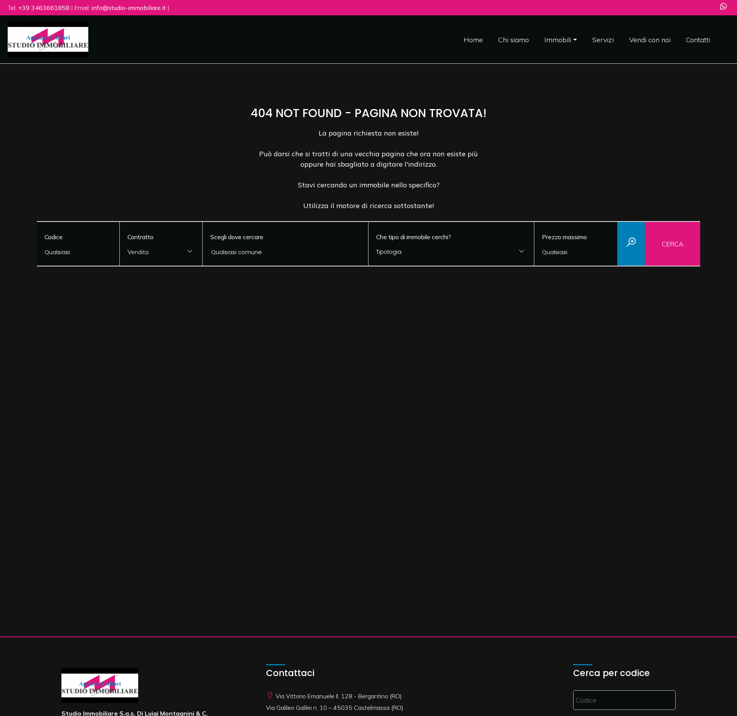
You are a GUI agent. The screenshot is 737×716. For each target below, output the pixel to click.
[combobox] (161, 252)
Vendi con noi (650, 39)
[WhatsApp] (723, 7)
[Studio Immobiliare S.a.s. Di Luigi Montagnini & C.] (48, 38)
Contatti (698, 39)
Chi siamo (513, 39)
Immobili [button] (557, 39)
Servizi (603, 39)
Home (473, 39)
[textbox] (436, 251)
